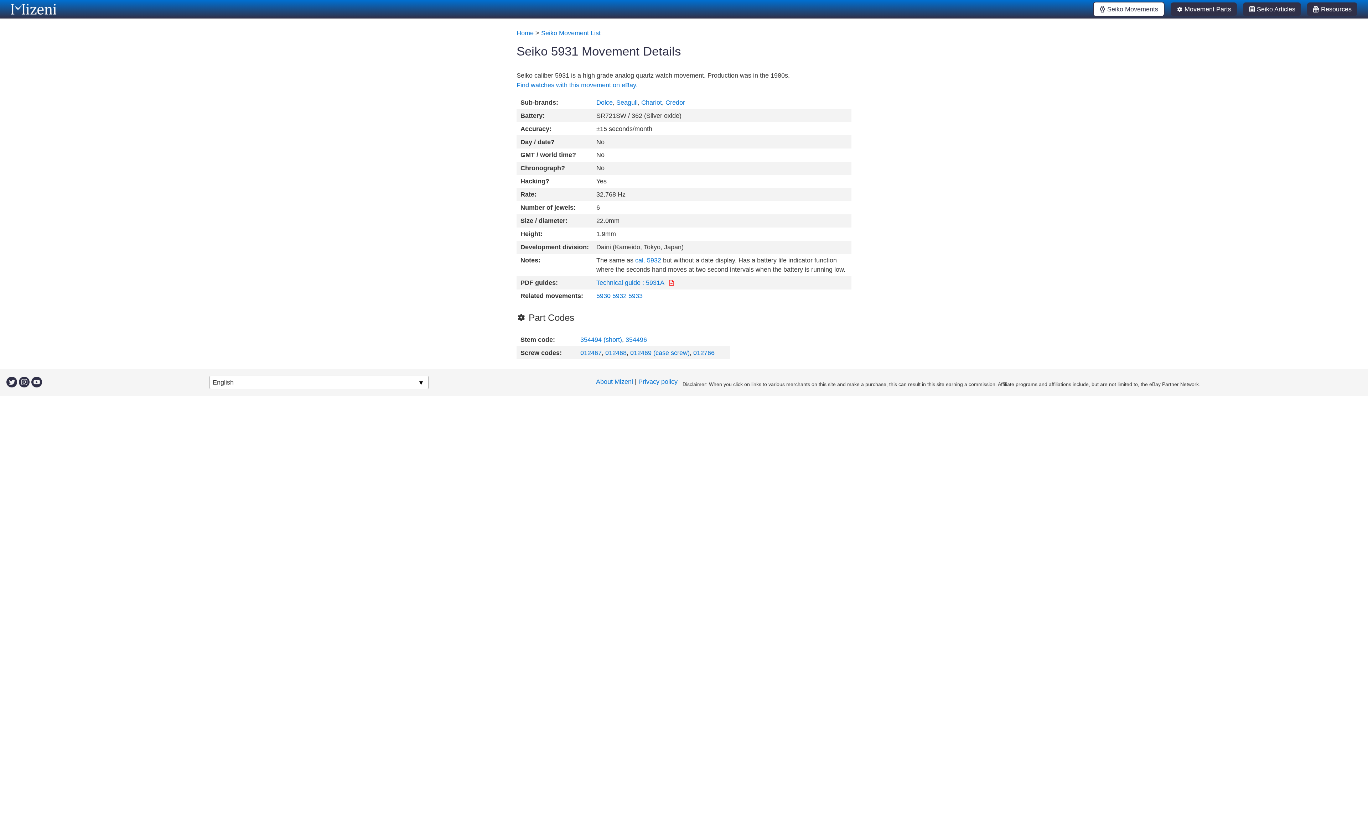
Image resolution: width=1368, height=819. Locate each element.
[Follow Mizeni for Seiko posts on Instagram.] (24, 381)
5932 (619, 295)
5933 (635, 295)
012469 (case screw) (660, 352)
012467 (591, 352)
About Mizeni (614, 381)
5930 (603, 295)
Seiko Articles (1276, 9)
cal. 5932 (648, 260)
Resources (1336, 9)
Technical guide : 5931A (631, 282)
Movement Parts (1208, 9)
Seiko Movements (1132, 9)
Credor (675, 102)
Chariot (651, 102)
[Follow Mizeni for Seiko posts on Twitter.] (11, 381)
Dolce (604, 102)
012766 (704, 352)
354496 (636, 339)
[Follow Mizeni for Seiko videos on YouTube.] (36, 381)
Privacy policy (658, 381)
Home (525, 33)
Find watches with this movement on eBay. (577, 85)
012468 (616, 352)
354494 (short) (601, 339)
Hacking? (534, 181)
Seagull (627, 102)
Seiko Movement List (571, 33)
